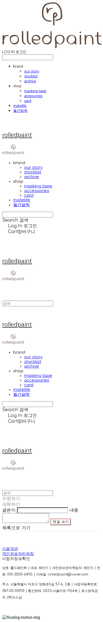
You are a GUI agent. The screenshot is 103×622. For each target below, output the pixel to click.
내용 (74, 510)
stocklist (31, 76)
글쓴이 (9, 510)
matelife (19, 105)
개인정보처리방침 (18, 554)
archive (30, 81)
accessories (33, 95)
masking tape (35, 90)
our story (31, 71)
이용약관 (10, 549)
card (27, 100)
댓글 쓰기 (61, 522)
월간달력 (20, 110)
